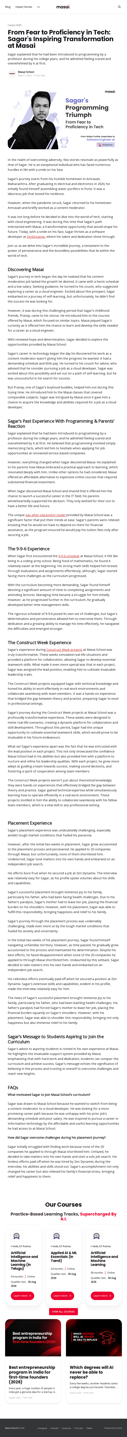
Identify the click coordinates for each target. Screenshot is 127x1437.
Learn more (22, 1295)
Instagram (42, 1428)
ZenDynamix (36, 237)
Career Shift (15, 25)
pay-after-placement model (45, 515)
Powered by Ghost (113, 1428)
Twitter (89, 1428)
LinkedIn (55, 1428)
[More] (38, 7)
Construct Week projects (64, 650)
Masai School (26, 72)
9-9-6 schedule (68, 556)
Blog (8, 7)
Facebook (66, 1428)
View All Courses (63, 1311)
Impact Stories (23, 7)
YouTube (78, 1428)
